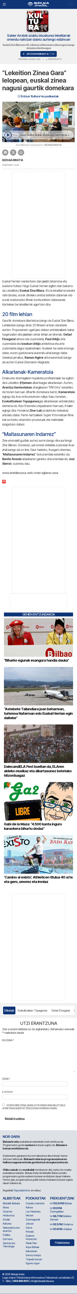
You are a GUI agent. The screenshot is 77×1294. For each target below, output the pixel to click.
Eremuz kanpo (33, 1255)
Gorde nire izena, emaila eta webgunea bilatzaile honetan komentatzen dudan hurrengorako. (33, 1107)
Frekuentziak (62, 1198)
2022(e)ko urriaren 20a (29, 59)
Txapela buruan (34, 1259)
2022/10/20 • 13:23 (10, 165)
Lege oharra (8, 1277)
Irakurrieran (31, 1251)
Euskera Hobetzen (31, 1237)
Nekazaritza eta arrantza (11, 1229)
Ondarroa (63, 1224)
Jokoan (29, 1223)
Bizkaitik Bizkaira (11, 1203)
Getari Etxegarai (60, 1010)
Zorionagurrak (33, 1219)
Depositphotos (22, 1190)
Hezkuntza (8, 1215)
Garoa (29, 1227)
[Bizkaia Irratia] (38, 4)
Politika (6, 1235)
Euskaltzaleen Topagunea (32, 1010)
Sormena (7, 1239)
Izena (6, 1078)
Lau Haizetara (33, 1211)
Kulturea (7, 1223)
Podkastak (36, 1198)
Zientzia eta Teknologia (9, 1244)
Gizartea (7, 1211)
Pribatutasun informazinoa (30, 1277)
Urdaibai (62, 1229)
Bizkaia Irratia (12, 160)
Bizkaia (62, 1203)
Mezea (29, 1215)
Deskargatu (55, 59)
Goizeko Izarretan (35, 1203)
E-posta (7, 1091)
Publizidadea (62, 1242)
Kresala (29, 1231)
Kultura (29, 1207)
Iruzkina (8, 1040)
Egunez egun (33, 1263)
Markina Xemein (60, 1217)
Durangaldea (56, 1209)
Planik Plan (31, 1243)
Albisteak (12, 1198)
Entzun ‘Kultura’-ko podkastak (39, 96)
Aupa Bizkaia (32, 1247)
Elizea (6, 1207)
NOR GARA (11, 1136)
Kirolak (6, 1219)
